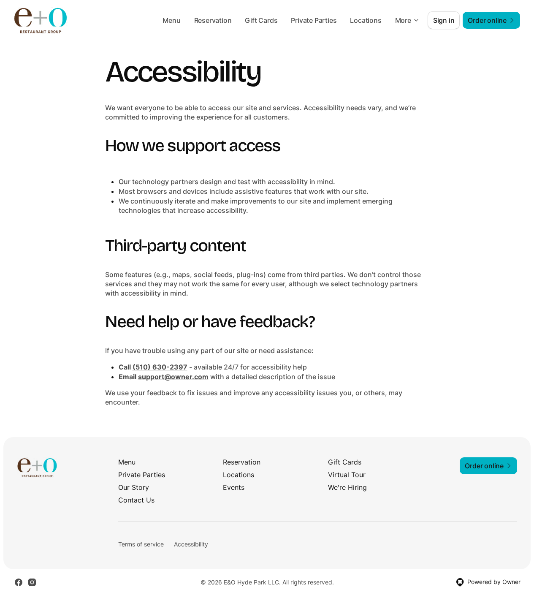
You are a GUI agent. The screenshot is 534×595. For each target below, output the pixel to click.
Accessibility (191, 544)
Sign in (444, 20)
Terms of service (141, 544)
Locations (365, 20)
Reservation (213, 20)
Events (233, 487)
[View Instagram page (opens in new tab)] (32, 582)
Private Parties (313, 20)
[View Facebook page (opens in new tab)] (19, 582)
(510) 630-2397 (160, 367)
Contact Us (136, 500)
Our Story (133, 487)
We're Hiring (347, 487)
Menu (171, 20)
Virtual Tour (347, 474)
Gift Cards (261, 20)
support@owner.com (173, 376)
